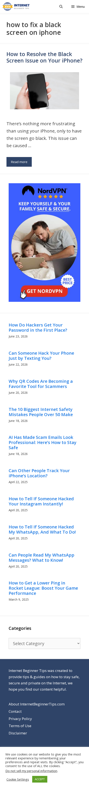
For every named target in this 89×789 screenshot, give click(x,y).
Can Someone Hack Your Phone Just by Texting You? (41, 355)
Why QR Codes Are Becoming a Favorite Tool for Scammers (41, 383)
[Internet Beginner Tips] (17, 6)
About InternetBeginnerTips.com (37, 704)
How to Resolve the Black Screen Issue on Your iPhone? (44, 57)
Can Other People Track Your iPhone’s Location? (39, 473)
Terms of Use (20, 725)
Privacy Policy (20, 718)
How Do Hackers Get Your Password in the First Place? (38, 327)
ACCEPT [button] (40, 779)
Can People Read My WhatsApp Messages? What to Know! (41, 557)
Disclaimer (18, 733)
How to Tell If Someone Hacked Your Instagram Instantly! (41, 501)
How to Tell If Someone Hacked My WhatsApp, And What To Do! (42, 529)
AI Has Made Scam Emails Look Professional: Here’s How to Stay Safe (42, 442)
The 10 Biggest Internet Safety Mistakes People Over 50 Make (41, 411)
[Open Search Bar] (61, 6)
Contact (15, 711)
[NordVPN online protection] (44, 300)
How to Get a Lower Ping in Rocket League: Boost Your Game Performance (43, 588)
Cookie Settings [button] (17, 779)
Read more (19, 162)
